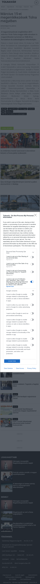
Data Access (20, 368)
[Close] (36, 216)
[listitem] (20, 252)
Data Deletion (8, 368)
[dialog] (20, 292)
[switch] (32, 257)
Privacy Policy (31, 368)
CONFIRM (12, 361)
